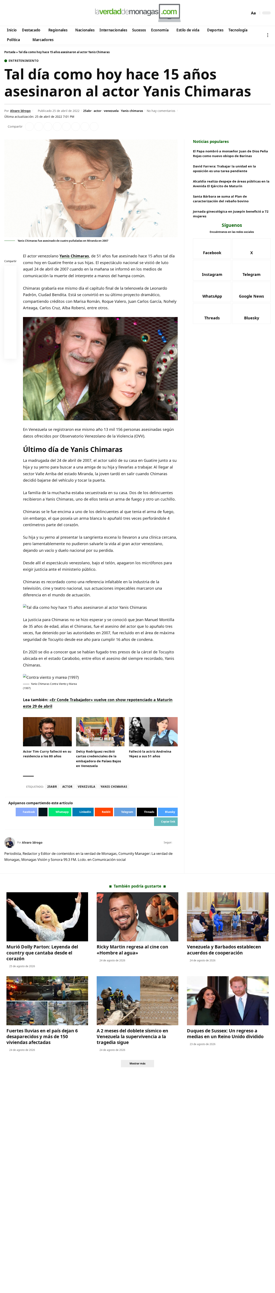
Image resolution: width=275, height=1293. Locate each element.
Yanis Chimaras (74, 255)
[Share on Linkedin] (57, 126)
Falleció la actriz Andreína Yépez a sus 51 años (150, 753)
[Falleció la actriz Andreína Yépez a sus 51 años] (153, 731)
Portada (9, 52)
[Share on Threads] (85, 126)
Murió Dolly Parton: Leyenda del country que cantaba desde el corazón (42, 953)
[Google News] (20, 13)
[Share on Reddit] (66, 126)
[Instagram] (26, 13)
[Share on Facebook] (29, 126)
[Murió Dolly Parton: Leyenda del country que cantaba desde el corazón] (47, 916)
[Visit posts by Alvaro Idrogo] (9, 842)
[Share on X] (38, 126)
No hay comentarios (161, 111)
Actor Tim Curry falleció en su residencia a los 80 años (47, 753)
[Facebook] (8, 13)
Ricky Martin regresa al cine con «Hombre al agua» (132, 950)
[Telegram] (31, 13)
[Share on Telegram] (75, 126)
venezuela (111, 111)
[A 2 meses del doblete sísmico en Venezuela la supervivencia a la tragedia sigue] (137, 1000)
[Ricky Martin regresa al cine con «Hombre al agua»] (137, 916)
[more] (268, 35)
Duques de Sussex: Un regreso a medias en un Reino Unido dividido (225, 1033)
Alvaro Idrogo (20, 111)
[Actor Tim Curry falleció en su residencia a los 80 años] (47, 731)
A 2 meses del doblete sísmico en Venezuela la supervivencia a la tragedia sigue (132, 1037)
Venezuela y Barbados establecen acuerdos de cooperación (224, 950)
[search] (245, 13)
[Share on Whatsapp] (48, 126)
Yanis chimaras (132, 111)
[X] (14, 13)
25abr (87, 111)
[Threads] (43, 13)
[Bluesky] (49, 13)
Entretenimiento (24, 60)
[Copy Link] (94, 126)
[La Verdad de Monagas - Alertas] (137, 13)
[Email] (10, 353)
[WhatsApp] (37, 13)
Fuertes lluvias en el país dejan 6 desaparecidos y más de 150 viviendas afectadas (42, 1037)
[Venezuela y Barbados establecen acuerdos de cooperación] (228, 916)
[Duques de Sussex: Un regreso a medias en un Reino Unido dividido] (228, 1000)
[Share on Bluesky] (10, 343)
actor (97, 111)
